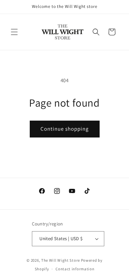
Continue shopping (64, 128)
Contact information (75, 268)
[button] (14, 32)
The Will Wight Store (60, 260)
